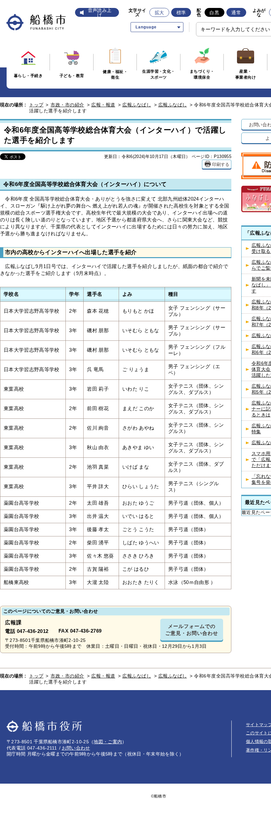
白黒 (214, 12)
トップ (36, 104)
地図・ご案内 (108, 741)
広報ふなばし (136, 104)
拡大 (159, 12)
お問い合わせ (76, 748)
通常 (236, 12)
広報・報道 (103, 104)
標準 (181, 12)
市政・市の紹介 (67, 104)
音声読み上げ (100, 12)
